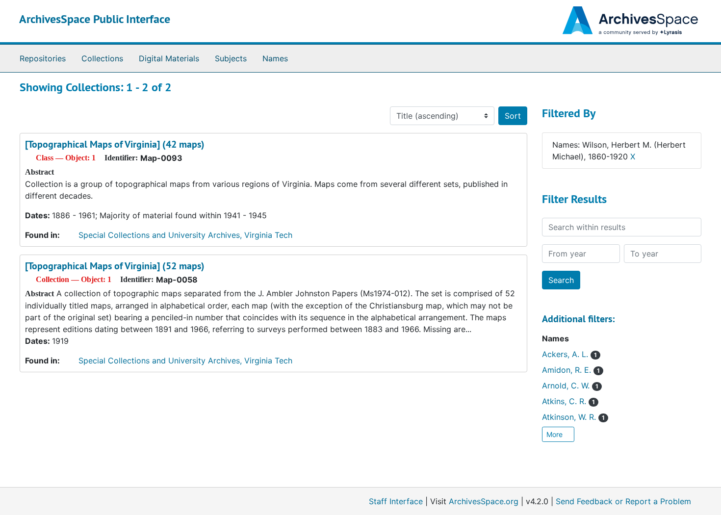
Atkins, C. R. (568, 401)
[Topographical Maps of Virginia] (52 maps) (115, 265)
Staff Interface (396, 501)
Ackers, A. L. (569, 354)
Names (275, 58)
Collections (102, 58)
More (555, 434)
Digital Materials (169, 58)
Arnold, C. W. (570, 385)
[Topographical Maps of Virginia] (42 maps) (115, 144)
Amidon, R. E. (571, 370)
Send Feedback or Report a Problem (623, 501)
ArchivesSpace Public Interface (94, 18)
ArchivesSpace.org (483, 501)
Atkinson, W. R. (573, 417)
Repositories (43, 58)
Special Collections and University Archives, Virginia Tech (185, 235)
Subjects (231, 58)
